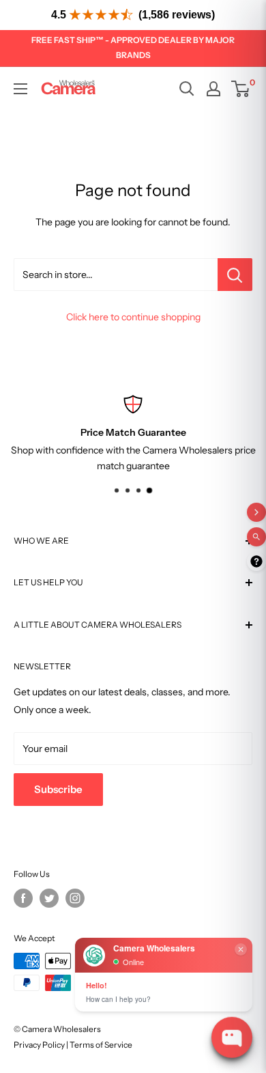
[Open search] (186, 88)
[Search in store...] (235, 274)
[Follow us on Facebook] (23, 898)
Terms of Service (101, 1045)
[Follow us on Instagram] (75, 898)
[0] (241, 89)
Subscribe (58, 789)
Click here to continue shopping (133, 317)
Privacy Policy (39, 1045)
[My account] (213, 88)
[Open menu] (20, 88)
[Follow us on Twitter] (49, 898)
